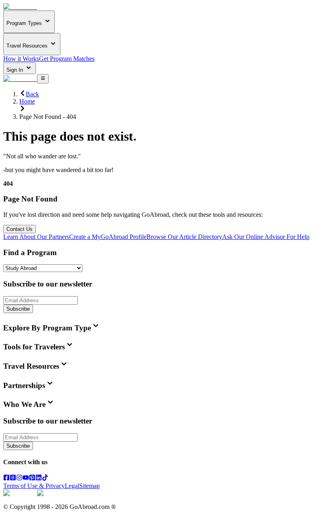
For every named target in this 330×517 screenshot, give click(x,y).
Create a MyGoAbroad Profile (107, 236)
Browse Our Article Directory (184, 236)
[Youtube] (26, 478)
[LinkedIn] (38, 478)
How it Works (21, 58)
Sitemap (89, 485)
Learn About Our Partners (36, 236)
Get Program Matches (67, 58)
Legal (72, 485)
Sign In (15, 70)
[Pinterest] (32, 478)
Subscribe (18, 309)
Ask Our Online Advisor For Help (265, 236)
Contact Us (19, 229)
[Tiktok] (45, 478)
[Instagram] (19, 478)
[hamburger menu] (43, 78)
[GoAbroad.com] (20, 6)
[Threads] (13, 478)
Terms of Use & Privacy (34, 485)
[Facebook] (6, 478)
